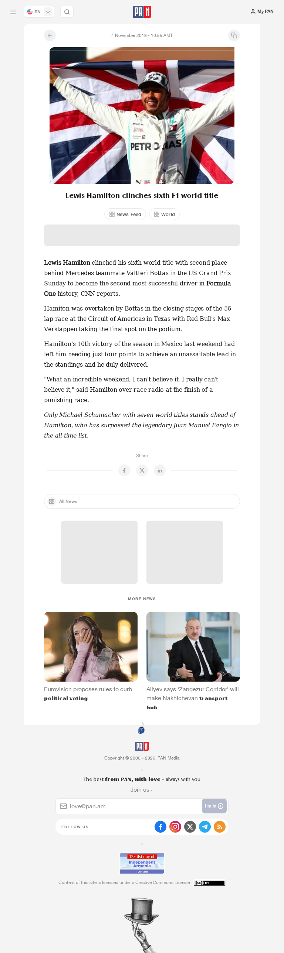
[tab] (181, 133)
